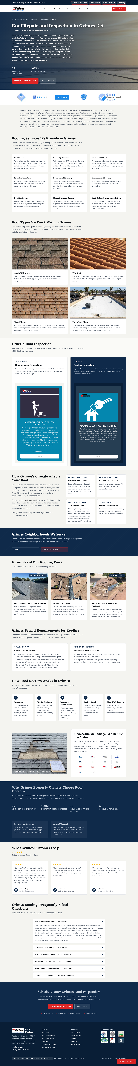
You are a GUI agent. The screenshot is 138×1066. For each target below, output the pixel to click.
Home (14, 19)
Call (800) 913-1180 (126, 1061)
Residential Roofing (48, 1048)
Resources (71, 9)
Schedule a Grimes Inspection (25, 81)
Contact (89, 9)
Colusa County (44, 19)
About (81, 9)
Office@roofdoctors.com (20, 1050)
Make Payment (76, 1045)
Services (47, 9)
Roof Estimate (95, 3)
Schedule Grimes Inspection (60, 1006)
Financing (121, 3)
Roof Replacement (48, 1036)
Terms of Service (120, 1058)
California (33, 19)
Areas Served (59, 9)
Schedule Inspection (80, 3)
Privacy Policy (107, 1058)
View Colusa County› (50, 550)
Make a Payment (109, 3)
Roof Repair (46, 1033)
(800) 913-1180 (119, 9)
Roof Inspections (48, 1039)
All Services (75, 1033)
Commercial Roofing (49, 1045)
